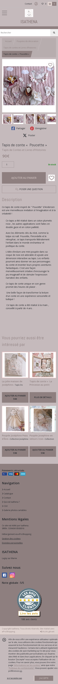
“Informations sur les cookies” (27, 665)
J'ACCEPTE (43, 678)
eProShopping (8, 631)
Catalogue (8, 493)
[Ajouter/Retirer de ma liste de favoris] (51, 178)
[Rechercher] (54, 32)
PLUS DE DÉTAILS (43, 397)
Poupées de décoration (27, 41)
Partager (20, 128)
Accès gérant (48, 631)
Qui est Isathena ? (11, 502)
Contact (28, 3)
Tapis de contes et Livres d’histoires (20, 47)
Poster (31, 135)
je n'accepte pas (14, 678)
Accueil (8, 41)
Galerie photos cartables (14, 510)
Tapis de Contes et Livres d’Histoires (24, 150)
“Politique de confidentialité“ (21, 668)
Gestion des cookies (11, 538)
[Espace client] (36, 4)
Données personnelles (12, 543)
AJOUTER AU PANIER (23, 178)
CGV (5, 506)
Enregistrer (41, 128)
